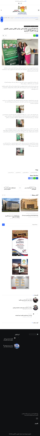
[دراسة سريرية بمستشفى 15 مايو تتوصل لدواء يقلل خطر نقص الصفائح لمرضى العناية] (16, 346)
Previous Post (32, 186)
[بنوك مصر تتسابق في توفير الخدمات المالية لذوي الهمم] (35, 307)
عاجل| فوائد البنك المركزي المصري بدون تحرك (30, 215)
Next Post (7, 186)
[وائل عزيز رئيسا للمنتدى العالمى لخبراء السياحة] (35, 315)
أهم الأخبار (33, 213)
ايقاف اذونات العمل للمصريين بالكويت (25, 300)
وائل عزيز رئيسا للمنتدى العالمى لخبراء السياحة (23, 315)
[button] (5, 195)
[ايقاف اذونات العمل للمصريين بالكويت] (35, 300)
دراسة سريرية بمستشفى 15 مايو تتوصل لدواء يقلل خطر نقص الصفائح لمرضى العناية (8, 346)
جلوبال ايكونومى (19, 433)
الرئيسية (30, 213)
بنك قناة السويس (18, 172)
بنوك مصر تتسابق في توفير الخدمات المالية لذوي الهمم (22, 307)
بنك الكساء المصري (25, 172)
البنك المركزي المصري (33, 172)
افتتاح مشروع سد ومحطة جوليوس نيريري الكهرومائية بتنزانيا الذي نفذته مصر (8, 340)
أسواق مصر (36, 213)
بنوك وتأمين (27, 213)
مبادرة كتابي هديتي (11, 172)
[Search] (1, 10)
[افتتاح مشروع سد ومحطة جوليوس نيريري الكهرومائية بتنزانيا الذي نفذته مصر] (16, 339)
